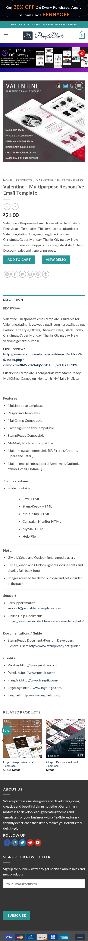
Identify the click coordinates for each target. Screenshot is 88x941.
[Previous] (3, 749)
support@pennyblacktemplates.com (34, 608)
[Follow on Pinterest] (30, 842)
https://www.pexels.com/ (36, 672)
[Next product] (7, 206)
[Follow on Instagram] (14, 842)
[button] (5, 36)
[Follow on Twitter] (22, 842)
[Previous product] (15, 206)
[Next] (84, 749)
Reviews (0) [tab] (11, 308)
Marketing (44, 180)
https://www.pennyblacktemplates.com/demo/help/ (46, 621)
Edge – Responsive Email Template (18, 764)
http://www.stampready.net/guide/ (54, 646)
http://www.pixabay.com (38, 665)
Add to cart (19, 259)
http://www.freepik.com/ (39, 680)
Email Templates (70, 180)
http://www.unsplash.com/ (41, 695)
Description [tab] (13, 299)
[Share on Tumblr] (45, 274)
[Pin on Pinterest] (37, 274)
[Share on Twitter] (22, 274)
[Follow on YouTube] (37, 842)
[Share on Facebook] (14, 274)
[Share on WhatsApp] (7, 274)
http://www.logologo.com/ (43, 688)
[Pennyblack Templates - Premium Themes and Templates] (44, 35)
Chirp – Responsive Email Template (62, 764)
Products (24, 180)
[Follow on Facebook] (7, 842)
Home (7, 180)
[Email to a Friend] (30, 274)
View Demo (56, 259)
